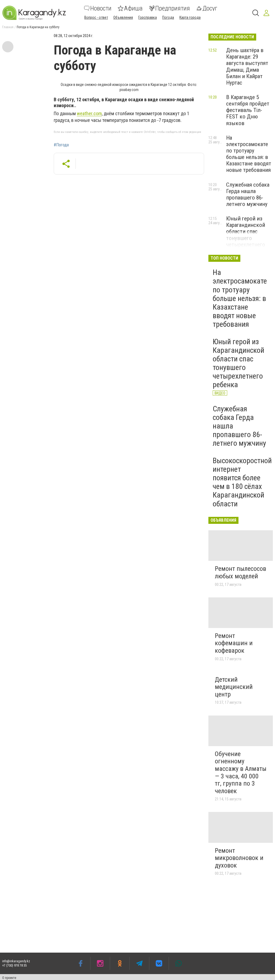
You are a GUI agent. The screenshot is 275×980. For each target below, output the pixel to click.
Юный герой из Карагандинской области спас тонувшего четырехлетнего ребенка (245, 234)
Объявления (123, 17)
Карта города (190, 17)
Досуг (209, 8)
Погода (168, 17)
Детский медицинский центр (234, 687)
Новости (100, 8)
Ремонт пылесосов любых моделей (240, 572)
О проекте (9, 978)
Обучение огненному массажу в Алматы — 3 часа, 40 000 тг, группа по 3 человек (240, 772)
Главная (7, 27)
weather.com (89, 113)
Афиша (133, 8)
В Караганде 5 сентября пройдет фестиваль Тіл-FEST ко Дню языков (247, 110)
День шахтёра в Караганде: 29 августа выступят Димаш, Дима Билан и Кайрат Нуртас (247, 66)
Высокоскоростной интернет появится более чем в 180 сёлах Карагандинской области (242, 482)
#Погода (61, 145)
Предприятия (172, 8)
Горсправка (147, 17)
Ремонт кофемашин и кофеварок (234, 643)
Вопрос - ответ (96, 17)
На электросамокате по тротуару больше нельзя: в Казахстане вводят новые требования (248, 154)
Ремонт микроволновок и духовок (239, 858)
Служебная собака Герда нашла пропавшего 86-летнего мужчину (247, 194)
